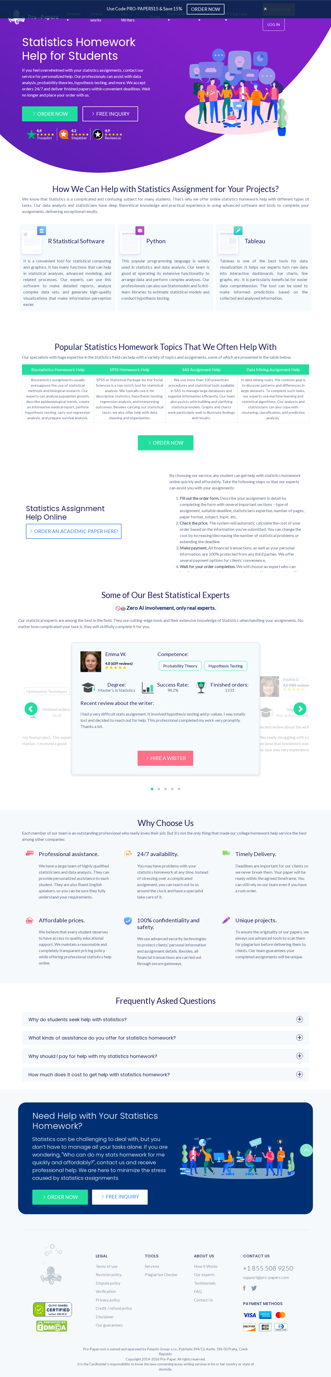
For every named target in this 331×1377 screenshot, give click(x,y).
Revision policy (109, 1274)
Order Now (52, 114)
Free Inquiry (113, 114)
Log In (274, 24)
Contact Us (203, 1300)
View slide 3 (165, 789)
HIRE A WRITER (168, 758)
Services (152, 1266)
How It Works (206, 1266)
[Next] (300, 708)
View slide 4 (172, 789)
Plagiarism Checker (161, 1274)
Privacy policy (108, 1300)
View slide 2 (158, 789)
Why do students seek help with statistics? (77, 1019)
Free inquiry (122, 1196)
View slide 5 (179, 789)
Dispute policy (108, 1283)
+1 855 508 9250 (268, 1268)
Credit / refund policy (114, 1308)
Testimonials (205, 1283)
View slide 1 (152, 789)
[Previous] (31, 708)
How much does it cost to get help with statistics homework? (99, 1074)
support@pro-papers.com (266, 1277)
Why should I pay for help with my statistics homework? (92, 1056)
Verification (106, 1291)
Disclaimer (105, 1316)
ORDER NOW (168, 443)
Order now (62, 1197)
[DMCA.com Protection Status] (55, 1326)
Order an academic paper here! (76, 531)
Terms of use (106, 1266)
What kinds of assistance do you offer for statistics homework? (102, 1038)
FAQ (198, 1291)
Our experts (204, 1274)
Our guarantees (109, 1325)
